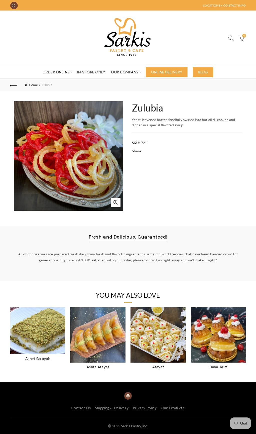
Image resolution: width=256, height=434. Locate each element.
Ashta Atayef (98, 367)
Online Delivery (166, 72)
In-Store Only (91, 72)
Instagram (14, 5)
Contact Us (81, 408)
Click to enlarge (115, 202)
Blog (203, 72)
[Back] (14, 85)
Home (33, 85)
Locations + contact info (224, 5)
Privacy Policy (145, 408)
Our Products (173, 408)
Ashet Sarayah (37, 358)
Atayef (158, 367)
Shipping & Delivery (112, 408)
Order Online (56, 72)
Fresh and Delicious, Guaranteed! (127, 237)
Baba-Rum (218, 367)
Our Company (125, 72)
